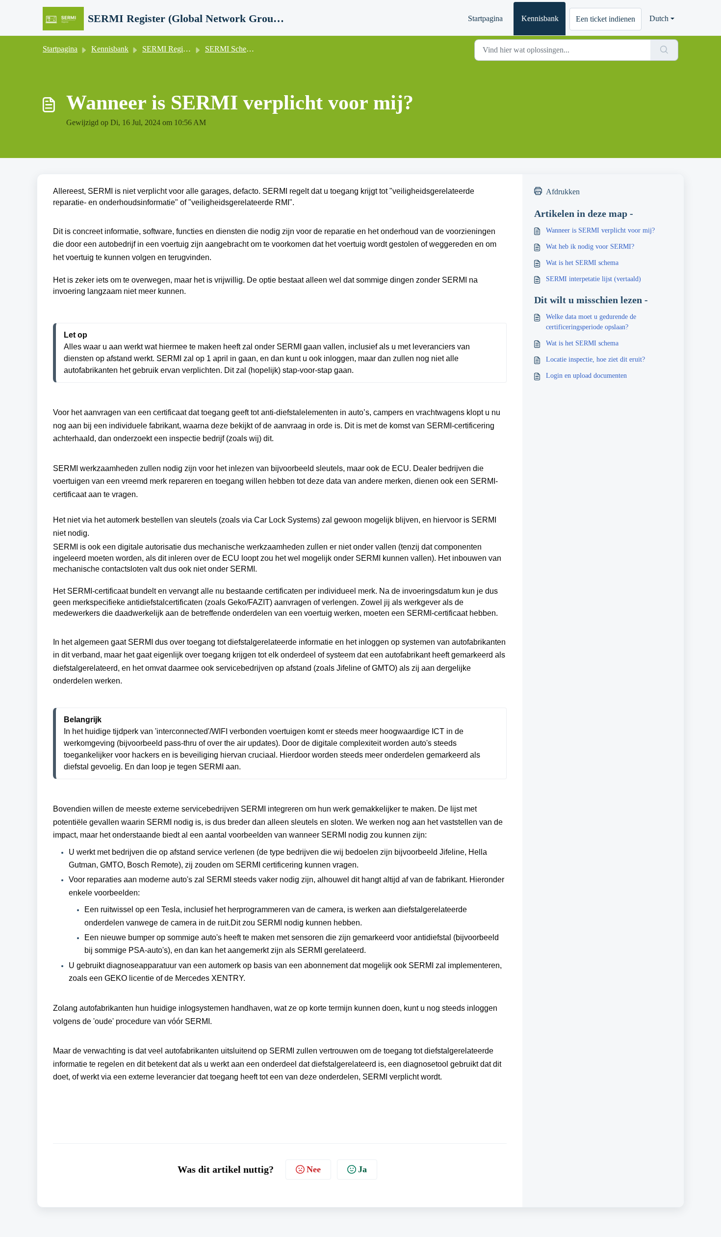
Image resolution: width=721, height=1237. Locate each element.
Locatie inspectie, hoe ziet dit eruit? (595, 359)
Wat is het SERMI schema (582, 262)
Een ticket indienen (605, 19)
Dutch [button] (659, 18)
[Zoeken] (664, 50)
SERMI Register (168, 49)
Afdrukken (563, 191)
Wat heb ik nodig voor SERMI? (590, 246)
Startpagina (485, 18)
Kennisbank (540, 18)
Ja (362, 1169)
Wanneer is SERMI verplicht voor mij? (600, 230)
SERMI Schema (230, 49)
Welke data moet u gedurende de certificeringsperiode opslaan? (591, 322)
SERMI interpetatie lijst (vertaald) (593, 279)
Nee (314, 1169)
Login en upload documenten (586, 375)
